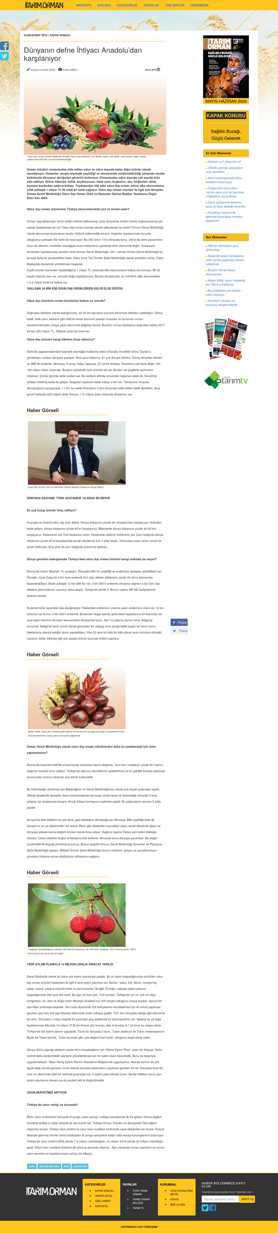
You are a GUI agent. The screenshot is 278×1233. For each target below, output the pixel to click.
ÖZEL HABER (103, 1200)
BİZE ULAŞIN (177, 1204)
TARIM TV (138, 1208)
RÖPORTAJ (101, 1206)
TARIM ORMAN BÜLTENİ (141, 1200)
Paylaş (181, 622)
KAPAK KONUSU (104, 1190)
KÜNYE (174, 1199)
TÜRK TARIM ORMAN (140, 1192)
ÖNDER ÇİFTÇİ (103, 1195)
